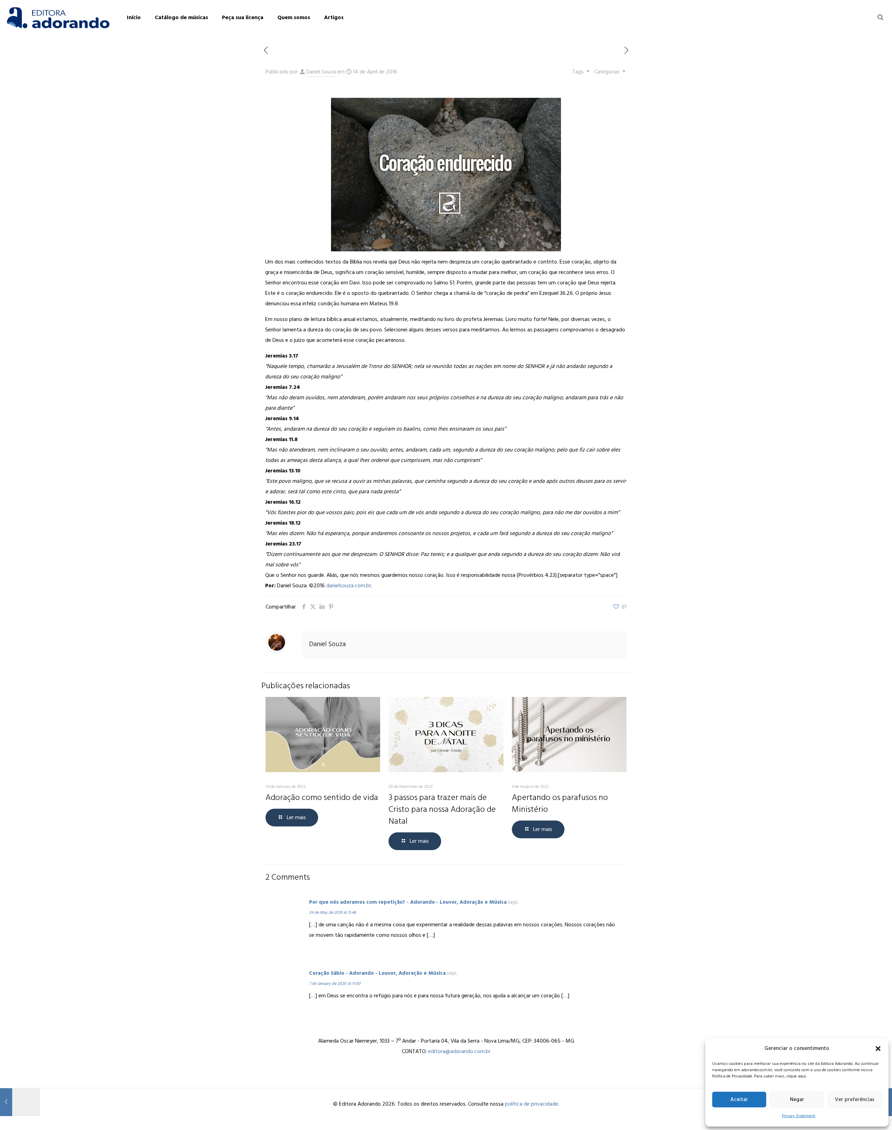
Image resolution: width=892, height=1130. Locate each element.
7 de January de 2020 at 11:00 (335, 983)
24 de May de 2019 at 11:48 (332, 912)
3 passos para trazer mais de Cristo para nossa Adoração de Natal (442, 809)
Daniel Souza (321, 71)
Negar (797, 1099)
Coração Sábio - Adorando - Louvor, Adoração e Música (377, 973)
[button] (878, 1048)
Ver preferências (854, 1099)
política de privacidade (531, 1103)
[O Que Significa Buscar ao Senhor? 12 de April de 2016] (20, 1102)
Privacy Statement (798, 1116)
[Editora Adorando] (58, 17)
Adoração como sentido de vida (322, 797)
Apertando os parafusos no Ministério (560, 803)
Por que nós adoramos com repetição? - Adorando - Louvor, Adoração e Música (408, 902)
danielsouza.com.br (348, 585)
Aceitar (739, 1099)
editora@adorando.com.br (459, 1051)
